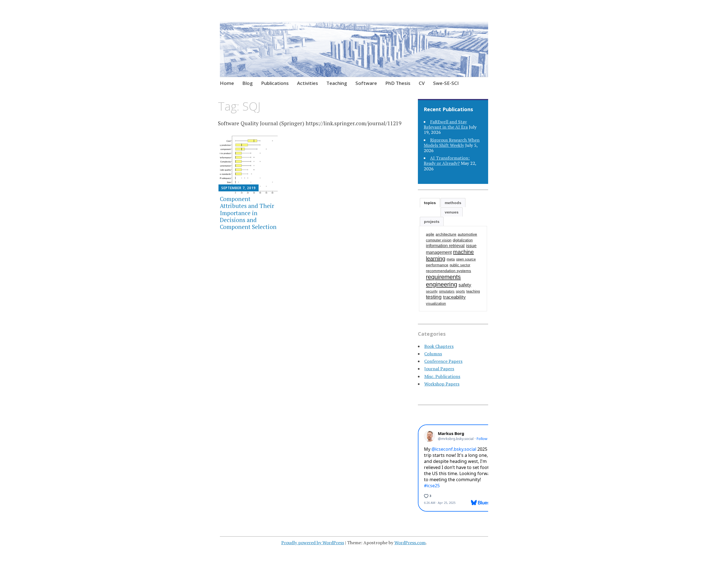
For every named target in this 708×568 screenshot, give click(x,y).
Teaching (336, 83)
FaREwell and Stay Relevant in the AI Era (446, 124)
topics (430, 202)
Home (227, 83)
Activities (307, 83)
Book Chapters (439, 346)
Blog (247, 83)
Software (366, 83)
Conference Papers (443, 361)
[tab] (430, 202)
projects (431, 221)
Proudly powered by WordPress (312, 543)
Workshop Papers (441, 384)
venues (452, 212)
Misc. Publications (442, 376)
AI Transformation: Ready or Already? (447, 160)
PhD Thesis (397, 83)
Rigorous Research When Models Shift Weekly (452, 142)
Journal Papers (439, 369)
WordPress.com (410, 543)
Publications (275, 83)
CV (422, 83)
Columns (433, 354)
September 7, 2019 (238, 188)
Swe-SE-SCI (446, 83)
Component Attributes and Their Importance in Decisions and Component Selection (248, 213)
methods (453, 202)
